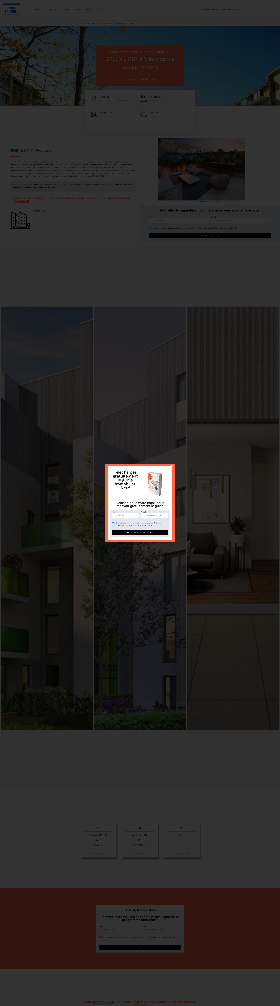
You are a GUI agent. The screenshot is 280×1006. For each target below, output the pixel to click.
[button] (172, 467)
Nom (114, 512)
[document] (140, 503)
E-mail (143, 512)
